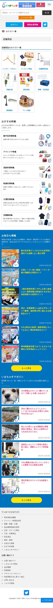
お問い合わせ (9, 580)
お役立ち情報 (9, 543)
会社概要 (7, 567)
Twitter (45, 24)
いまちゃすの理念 (10, 564)
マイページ (40, 5)
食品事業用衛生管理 (11, 527)
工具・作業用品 (10, 533)
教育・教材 (8, 540)
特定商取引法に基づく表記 (14, 577)
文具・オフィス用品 (11, 530)
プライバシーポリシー (12, 573)
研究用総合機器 (10, 517)
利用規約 (7, 570)
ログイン (14, 25)
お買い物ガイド (10, 561)
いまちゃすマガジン (11, 550)
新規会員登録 (32, 25)
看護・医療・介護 (10, 524)
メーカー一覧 (26, 17)
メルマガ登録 (9, 583)
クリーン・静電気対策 (12, 521)
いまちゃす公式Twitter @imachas (26, 592)
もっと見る (26, 368)
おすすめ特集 (9, 546)
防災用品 (7, 537)
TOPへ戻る (47, 600)
